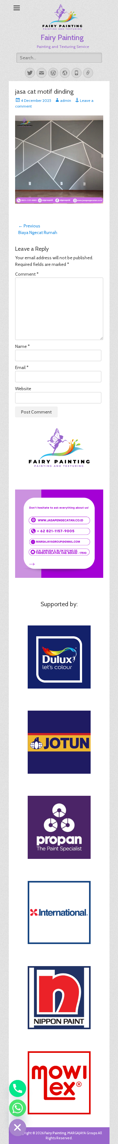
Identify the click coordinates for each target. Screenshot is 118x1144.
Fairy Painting (62, 37)
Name (22, 346)
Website (23, 388)
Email (22, 367)
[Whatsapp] (17, 1108)
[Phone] (17, 1088)
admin (65, 100)
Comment (27, 274)
